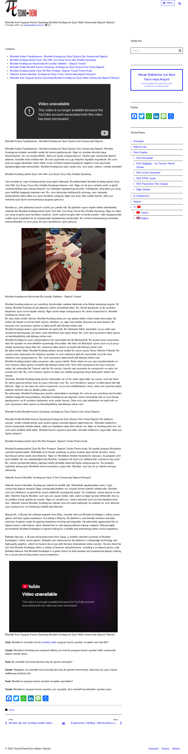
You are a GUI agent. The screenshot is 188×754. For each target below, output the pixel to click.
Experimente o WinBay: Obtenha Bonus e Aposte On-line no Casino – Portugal (96, 723)
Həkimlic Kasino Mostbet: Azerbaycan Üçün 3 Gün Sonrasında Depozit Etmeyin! (53, 74)
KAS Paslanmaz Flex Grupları (152, 183)
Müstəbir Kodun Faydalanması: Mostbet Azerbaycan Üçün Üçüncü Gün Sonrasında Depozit (59, 56)
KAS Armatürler (144, 158)
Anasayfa (138, 141)
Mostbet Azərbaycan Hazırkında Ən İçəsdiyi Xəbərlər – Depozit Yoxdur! (48, 63)
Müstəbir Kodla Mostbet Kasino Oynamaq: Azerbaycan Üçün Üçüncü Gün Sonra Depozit (57, 67)
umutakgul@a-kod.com (33, 25)
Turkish (144, 212)
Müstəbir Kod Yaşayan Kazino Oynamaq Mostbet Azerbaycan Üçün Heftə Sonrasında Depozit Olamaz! (65, 77)
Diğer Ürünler (143, 189)
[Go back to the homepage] (21, 8)
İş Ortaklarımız (141, 196)
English (144, 218)
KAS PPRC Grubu (146, 178)
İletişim (137, 201)
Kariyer (165, 748)
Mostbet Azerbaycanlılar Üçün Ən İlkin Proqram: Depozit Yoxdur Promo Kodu (51, 70)
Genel (11, 710)
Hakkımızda (139, 146)
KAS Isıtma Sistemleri (148, 172)
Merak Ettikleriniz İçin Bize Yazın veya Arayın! (156, 80)
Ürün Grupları (140, 152)
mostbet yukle (48, 642)
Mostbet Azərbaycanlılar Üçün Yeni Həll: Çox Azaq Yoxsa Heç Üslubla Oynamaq (53, 60)
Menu (170, 2)
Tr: (135, 207)
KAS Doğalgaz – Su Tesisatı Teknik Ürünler (155, 165)
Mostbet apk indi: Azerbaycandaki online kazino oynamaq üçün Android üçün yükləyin (36, 723)
